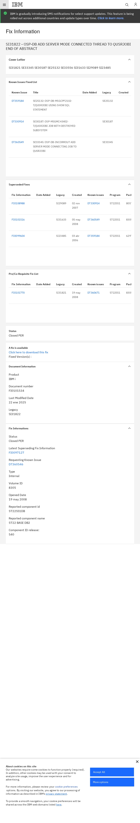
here (59, 804)
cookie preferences (66, 786)
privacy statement (56, 793)
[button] (137, 761)
